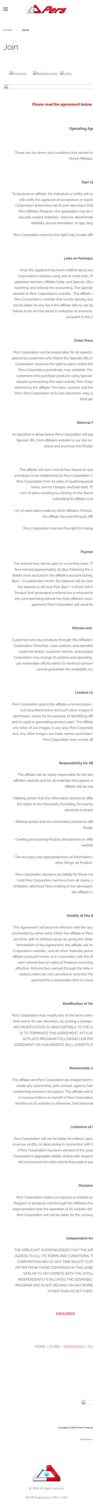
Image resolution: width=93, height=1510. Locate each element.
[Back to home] (46, 9)
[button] (5, 9)
